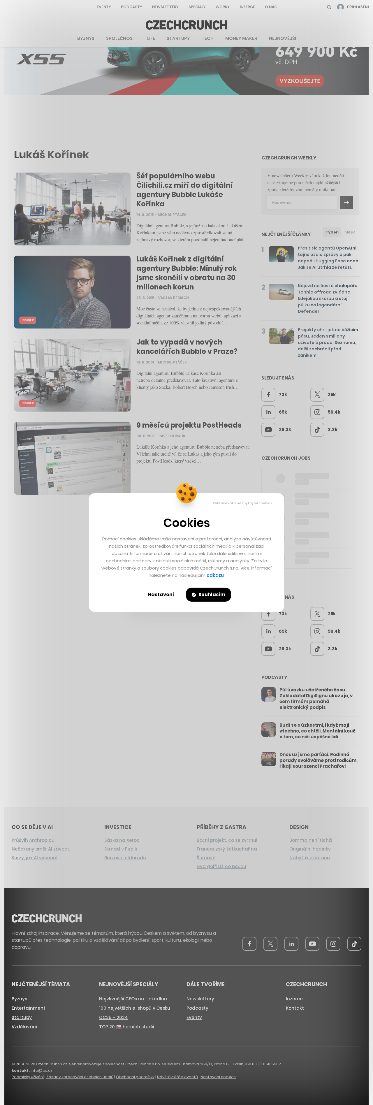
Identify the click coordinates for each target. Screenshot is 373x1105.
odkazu (215, 575)
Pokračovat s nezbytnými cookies (242, 503)
